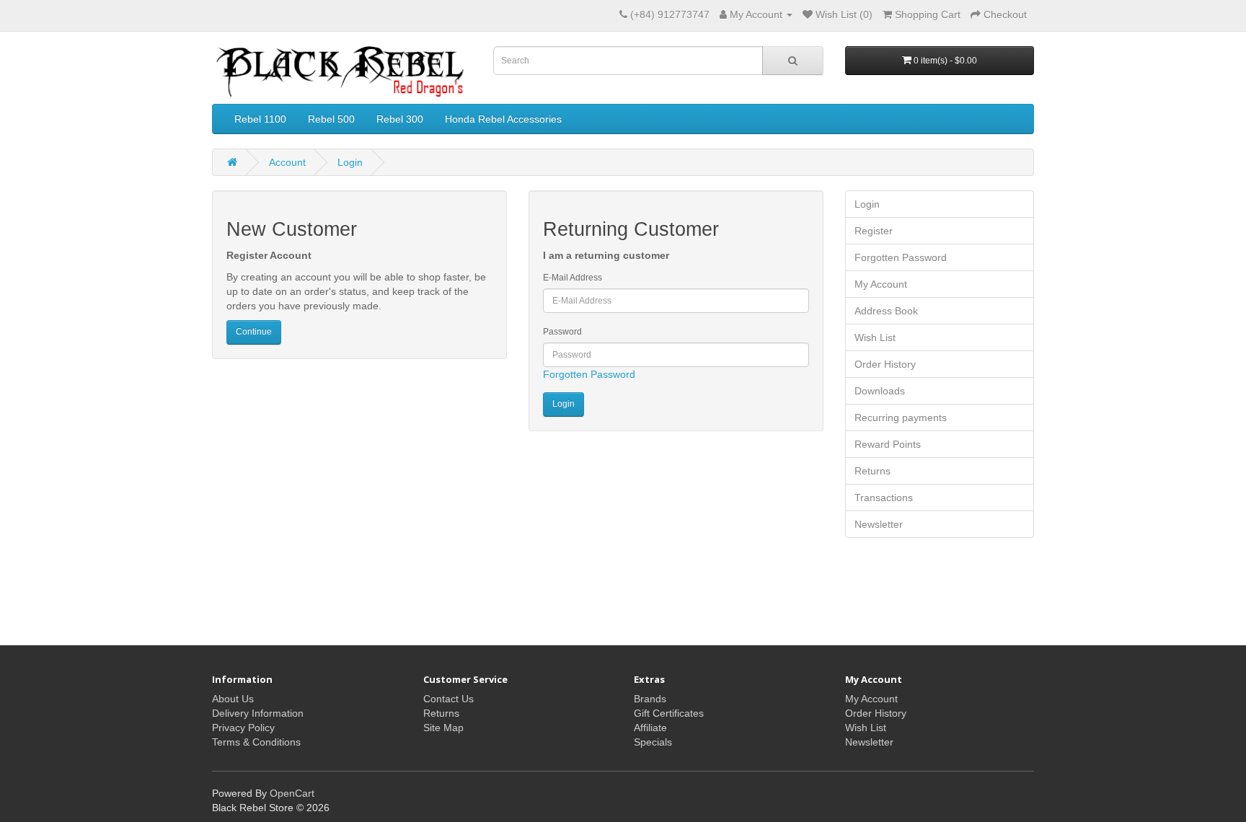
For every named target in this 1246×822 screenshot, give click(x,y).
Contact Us (448, 698)
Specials (653, 742)
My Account (880, 284)
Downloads (879, 391)
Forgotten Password (589, 374)
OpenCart (292, 793)
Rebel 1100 (260, 119)
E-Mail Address (572, 278)
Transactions (883, 497)
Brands (650, 698)
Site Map (443, 727)
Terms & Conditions (256, 742)
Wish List (875, 337)
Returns (872, 471)
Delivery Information (258, 713)
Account (287, 162)
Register (873, 231)
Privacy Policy (243, 727)
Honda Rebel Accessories (503, 119)
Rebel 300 (399, 119)
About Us (233, 698)
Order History (885, 364)
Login (350, 162)
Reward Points (887, 444)
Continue (254, 332)
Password (562, 332)
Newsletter (878, 524)
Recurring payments (900, 417)
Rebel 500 (331, 119)
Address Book (886, 311)
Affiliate (650, 727)
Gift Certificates (669, 713)
